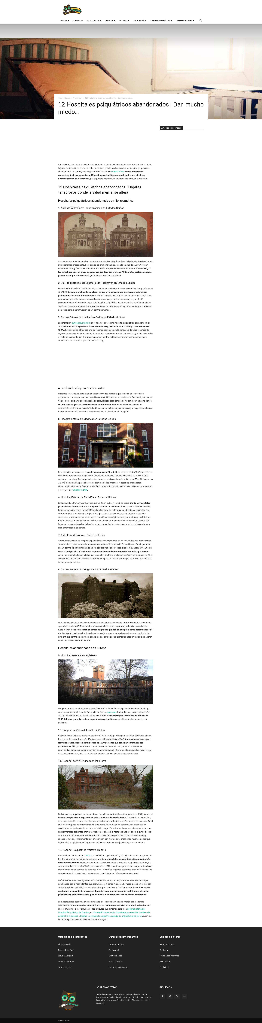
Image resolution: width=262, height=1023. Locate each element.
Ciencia (63, 20)
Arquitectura (77, 98)
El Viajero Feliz (64, 944)
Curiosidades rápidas (160, 20)
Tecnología (138, 20)
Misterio (123, 20)
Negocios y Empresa (118, 967)
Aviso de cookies (167, 944)
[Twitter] (177, 996)
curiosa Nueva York (81, 323)
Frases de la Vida (66, 950)
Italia (88, 855)
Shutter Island (80, 490)
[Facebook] (162, 996)
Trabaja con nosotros (169, 955)
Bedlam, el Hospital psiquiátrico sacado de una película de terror (111, 916)
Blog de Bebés (115, 955)
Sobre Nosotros (184, 20)
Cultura (77, 20)
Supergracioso (64, 967)
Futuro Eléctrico (116, 961)
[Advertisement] (154, 10)
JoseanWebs (165, 961)
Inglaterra (111, 712)
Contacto (164, 950)
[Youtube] (184, 996)
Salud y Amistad (65, 955)
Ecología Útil (114, 950)
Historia (109, 20)
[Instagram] (169, 996)
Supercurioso (117, 171)
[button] (200, 20)
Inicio (60, 98)
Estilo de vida (93, 20)
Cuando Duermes (66, 961)
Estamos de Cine (116, 944)
